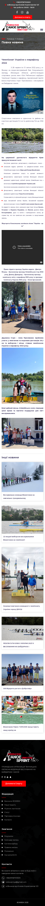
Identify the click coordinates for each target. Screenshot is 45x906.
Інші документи (10, 855)
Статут (7, 812)
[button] (41, 29)
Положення (9, 851)
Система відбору (11, 844)
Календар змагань (11, 840)
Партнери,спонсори (12, 816)
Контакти (8, 820)
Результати (8, 836)
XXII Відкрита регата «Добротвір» (17, 689)
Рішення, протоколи (12, 809)
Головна (10, 39)
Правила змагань (11, 847)
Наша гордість (10, 805)
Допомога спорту (22, 17)
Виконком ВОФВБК (12, 801)
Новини (19, 39)
